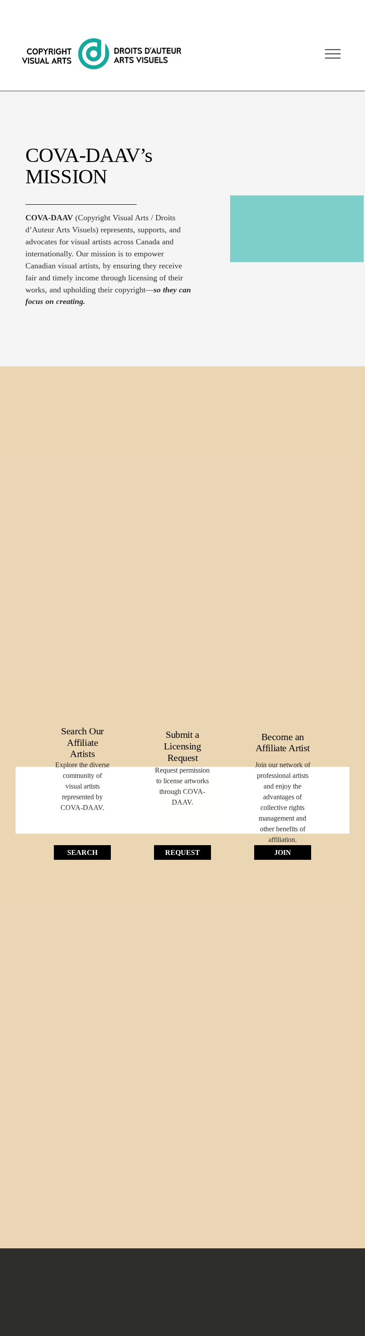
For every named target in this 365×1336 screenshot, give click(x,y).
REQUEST (182, 852)
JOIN (282, 852)
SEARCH (82, 852)
